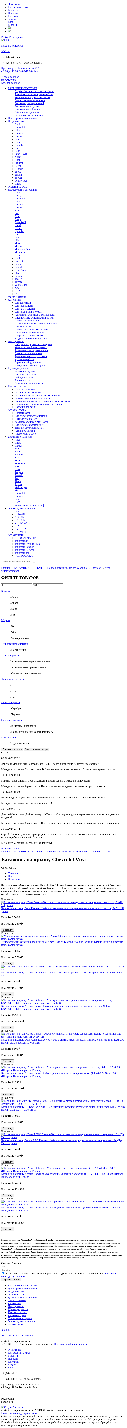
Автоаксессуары (17, 409)
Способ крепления (11, 720)
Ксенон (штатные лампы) (29, 392)
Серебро (16, 708)
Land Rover (21, 153)
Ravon (18, 165)
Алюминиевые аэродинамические (30, 661)
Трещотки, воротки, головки (31, 356)
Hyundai (19, 145)
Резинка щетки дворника (29, 383)
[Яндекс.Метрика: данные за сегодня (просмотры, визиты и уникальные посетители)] (12, 1407)
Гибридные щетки (25, 377)
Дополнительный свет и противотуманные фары (42, 401)
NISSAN (19, 517)
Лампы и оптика (17, 386)
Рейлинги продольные (27, 112)
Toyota (18, 177)
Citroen (18, 130)
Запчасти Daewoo (24, 549)
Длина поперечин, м (12, 679)
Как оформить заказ (19, 7)
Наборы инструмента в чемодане (33, 344)
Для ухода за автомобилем (29, 424)
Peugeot (19, 162)
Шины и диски (23, 326)
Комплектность (10, 737)
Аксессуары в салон (26, 433)
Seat (17, 478)
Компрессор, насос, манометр (31, 421)
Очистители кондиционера (30, 332)
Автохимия (14, 299)
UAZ (17, 290)
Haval (18, 225)
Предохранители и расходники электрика (38, 404)
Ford (17, 139)
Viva (107, 567)
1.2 (13, 696)
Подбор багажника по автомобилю (34, 91)
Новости (13, 13)
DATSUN (20, 520)
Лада (17, 150)
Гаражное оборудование (28, 362)
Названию (14, 879)
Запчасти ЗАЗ (22, 540)
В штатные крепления (23, 726)
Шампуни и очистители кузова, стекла (36, 323)
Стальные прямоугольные (26, 673)
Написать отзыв (10, 848)
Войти (5, 37)
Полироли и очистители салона (32, 329)
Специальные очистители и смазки (34, 317)
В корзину (8, 930)
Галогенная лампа (25, 389)
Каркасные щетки (25, 371)
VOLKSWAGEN (24, 523)
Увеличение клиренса (20, 436)
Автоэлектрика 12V (26, 418)
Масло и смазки (17, 296)
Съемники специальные (28, 353)
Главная (5, 567)
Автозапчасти (16, 534)
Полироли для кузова (27, 320)
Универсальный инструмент (31, 347)
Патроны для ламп (25, 406)
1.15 (13, 690)
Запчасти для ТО (24, 552)
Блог (10, 22)
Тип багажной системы (14, 643)
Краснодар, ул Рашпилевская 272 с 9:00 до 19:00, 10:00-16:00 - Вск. (20, 70)
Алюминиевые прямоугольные (28, 667)
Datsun (18, 136)
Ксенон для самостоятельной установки (37, 395)
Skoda (18, 171)
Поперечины (18, 649)
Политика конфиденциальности (72, 1344)
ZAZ (17, 287)
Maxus (18, 246)
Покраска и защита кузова (29, 335)
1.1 (13, 684)
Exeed (18, 210)
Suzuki (18, 174)
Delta (14, 608)
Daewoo (19, 133)
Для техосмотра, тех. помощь (31, 415)
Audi (17, 124)
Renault (19, 168)
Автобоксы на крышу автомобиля (34, 94)
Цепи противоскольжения (22, 118)
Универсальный (20, 638)
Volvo (18, 490)
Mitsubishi (20, 252)
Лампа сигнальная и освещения (32, 398)
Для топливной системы (28, 311)
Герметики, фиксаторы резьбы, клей (35, 314)
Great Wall (20, 222)
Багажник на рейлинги (28, 109)
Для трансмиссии (24, 305)
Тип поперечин (10, 655)
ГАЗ (17, 293)
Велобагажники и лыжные (30, 100)
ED (13, 614)
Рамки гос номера (25, 430)
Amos (14, 597)
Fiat (17, 213)
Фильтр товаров (10, 570)
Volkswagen (21, 180)
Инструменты (16, 341)
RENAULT (21, 514)
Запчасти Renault (24, 546)
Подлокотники (16, 121)
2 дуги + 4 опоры (21, 743)
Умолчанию (14, 873)
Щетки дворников (18, 368)
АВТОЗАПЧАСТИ (25, 537)
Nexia (14, 626)
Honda (18, 142)
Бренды (5, 591)
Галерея (12, 24)
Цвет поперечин (10, 702)
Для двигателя (23, 302)
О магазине (14, 4)
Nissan (18, 156)
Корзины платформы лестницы (32, 97)
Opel (17, 159)
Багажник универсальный (29, 103)
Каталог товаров (10, 82)
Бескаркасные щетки (26, 374)
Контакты (13, 16)
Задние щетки (22, 380)
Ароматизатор (23, 412)
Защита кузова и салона (21, 508)
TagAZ (18, 278)
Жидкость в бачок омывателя (31, 338)
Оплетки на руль (17, 186)
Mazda (18, 243)
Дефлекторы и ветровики (22, 189)
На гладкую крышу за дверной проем (32, 731)
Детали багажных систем (29, 115)
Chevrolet (20, 127)
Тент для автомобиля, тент (29, 427)
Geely (18, 219)
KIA (17, 457)
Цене (11, 876)
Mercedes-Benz (23, 249)
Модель (5, 620)
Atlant (14, 602)
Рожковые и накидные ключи (31, 350)
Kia (16, 148)
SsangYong (20, 270)
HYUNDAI (21, 529)
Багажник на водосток (27, 106)
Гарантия (13, 10)
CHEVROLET (23, 532)
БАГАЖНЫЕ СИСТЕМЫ (22, 88)
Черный (15, 714)
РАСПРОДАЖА (24, 555)
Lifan (17, 240)
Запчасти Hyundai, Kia (27, 543)
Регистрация (16, 37)
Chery (18, 183)
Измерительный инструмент (31, 365)
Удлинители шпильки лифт (30, 505)
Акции (12, 19)
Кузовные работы (24, 359)
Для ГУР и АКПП (25, 308)
